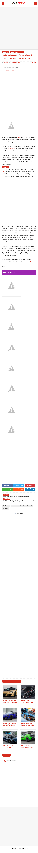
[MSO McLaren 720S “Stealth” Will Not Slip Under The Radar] (28, 692)
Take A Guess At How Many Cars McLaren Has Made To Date (9, 747)
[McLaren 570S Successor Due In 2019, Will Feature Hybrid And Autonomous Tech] (28, 737)
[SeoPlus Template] (10, 849)
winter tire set (11, 148)
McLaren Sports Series (17, 52)
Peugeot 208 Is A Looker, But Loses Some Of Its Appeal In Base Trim (19, 169)
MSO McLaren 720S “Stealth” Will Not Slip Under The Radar (27, 702)
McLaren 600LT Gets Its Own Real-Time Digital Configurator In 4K (9, 724)
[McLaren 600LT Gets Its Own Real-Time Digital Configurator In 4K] (10, 715)
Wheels (6, 508)
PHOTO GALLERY (10, 71)
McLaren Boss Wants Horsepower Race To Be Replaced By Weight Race (27, 724)
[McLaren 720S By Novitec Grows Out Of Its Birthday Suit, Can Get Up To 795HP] (10, 692)
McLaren (5, 52)
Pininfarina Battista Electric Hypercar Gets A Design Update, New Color (19, 176)
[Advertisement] (19, 29)
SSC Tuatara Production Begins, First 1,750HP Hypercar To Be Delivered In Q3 (19, 174)
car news (27, 849)
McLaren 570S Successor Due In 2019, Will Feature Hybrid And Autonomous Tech (27, 747)
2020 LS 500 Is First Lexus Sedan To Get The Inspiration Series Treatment (19, 172)
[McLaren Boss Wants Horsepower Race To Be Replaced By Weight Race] (28, 715)
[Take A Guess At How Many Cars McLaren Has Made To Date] (10, 737)
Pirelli (19, 137)
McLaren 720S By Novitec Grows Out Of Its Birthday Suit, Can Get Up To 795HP (10, 702)
